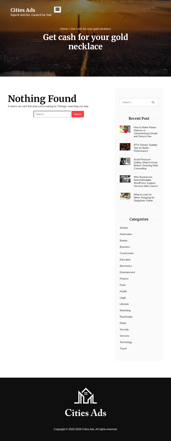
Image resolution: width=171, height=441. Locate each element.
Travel (123, 348)
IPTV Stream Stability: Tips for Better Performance (146, 147)
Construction (127, 253)
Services (124, 335)
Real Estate (126, 316)
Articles (124, 227)
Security (124, 329)
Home (64, 29)
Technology (126, 342)
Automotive (126, 234)
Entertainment (127, 272)
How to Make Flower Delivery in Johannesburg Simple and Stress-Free (145, 132)
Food (122, 285)
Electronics (126, 265)
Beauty (123, 240)
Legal (123, 297)
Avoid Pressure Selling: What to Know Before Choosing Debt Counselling (146, 164)
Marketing (125, 310)
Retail (123, 323)
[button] (57, 10)
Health (123, 291)
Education (125, 259)
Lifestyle (124, 304)
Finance (124, 278)
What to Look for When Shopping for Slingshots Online (144, 197)
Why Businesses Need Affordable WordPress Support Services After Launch (146, 181)
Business (125, 246)
